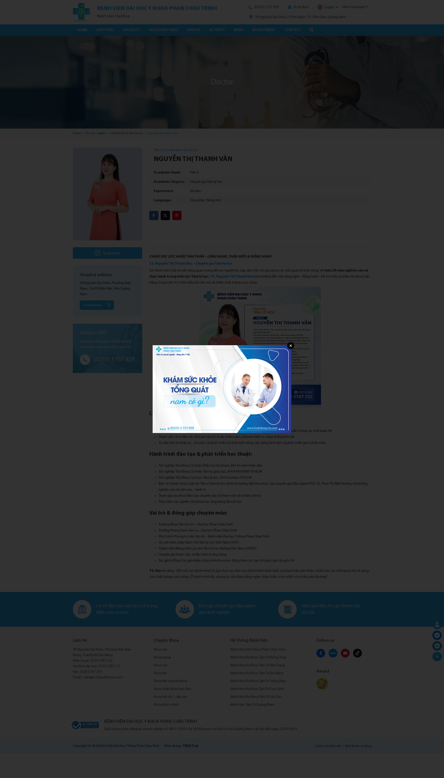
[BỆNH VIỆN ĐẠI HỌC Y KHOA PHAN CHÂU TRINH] (222, 389)
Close (290, 345)
